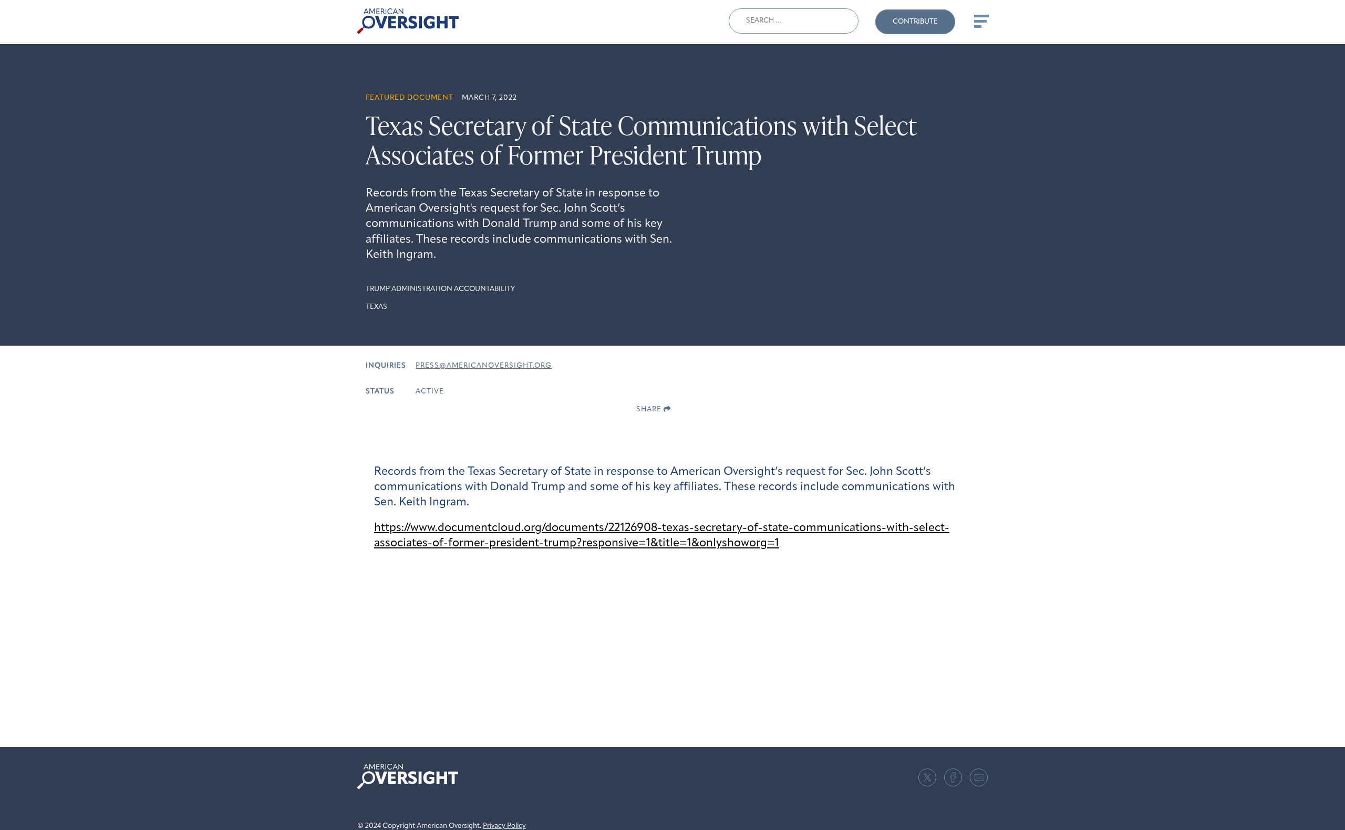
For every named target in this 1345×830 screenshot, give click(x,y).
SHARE (650, 409)
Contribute (915, 21)
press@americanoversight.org (484, 365)
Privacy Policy (504, 826)
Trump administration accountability (440, 289)
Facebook (953, 777)
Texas (376, 307)
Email (979, 777)
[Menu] (980, 21)
